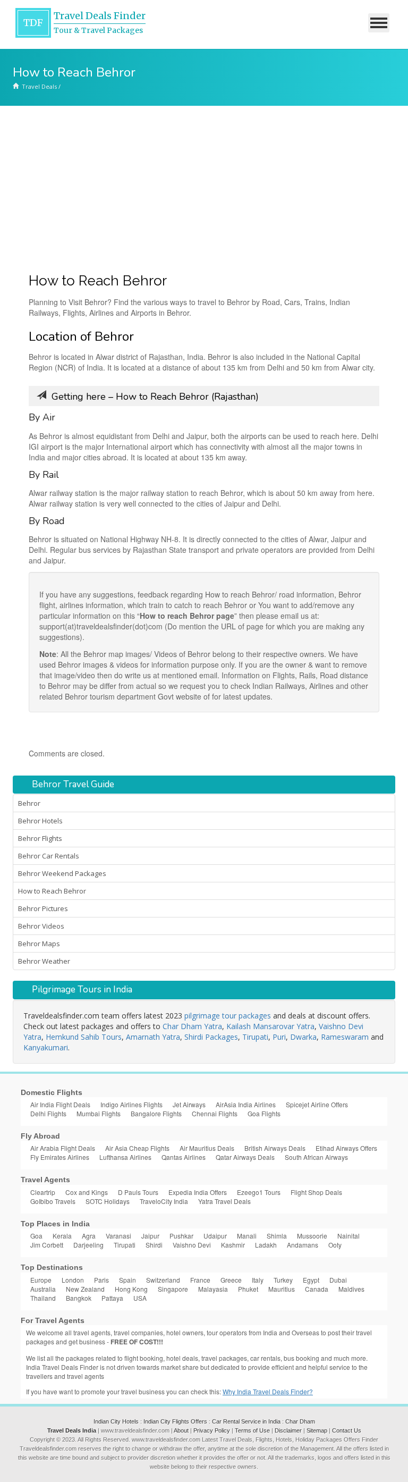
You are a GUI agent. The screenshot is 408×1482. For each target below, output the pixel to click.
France (200, 1279)
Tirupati (255, 1037)
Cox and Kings (86, 1192)
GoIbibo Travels (52, 1201)
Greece (231, 1279)
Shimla (277, 1235)
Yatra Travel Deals (224, 1201)
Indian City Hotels (116, 1421)
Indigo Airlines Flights (131, 1104)
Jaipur (150, 1235)
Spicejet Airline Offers (317, 1104)
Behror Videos (41, 926)
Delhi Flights (48, 1113)
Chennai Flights (214, 1113)
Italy (258, 1279)
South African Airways (316, 1156)
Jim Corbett (46, 1244)
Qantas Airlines (184, 1156)
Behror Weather (44, 961)
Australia (43, 1288)
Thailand (43, 1297)
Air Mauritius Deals (207, 1147)
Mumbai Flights (98, 1113)
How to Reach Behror (52, 891)
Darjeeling (88, 1244)
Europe (41, 1279)
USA (140, 1297)
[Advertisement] (204, 185)
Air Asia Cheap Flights (137, 1147)
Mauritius (281, 1288)
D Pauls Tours (138, 1192)
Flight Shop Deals (316, 1192)
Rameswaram (345, 1037)
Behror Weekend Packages (62, 873)
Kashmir (233, 1244)
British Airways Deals (274, 1147)
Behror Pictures (43, 908)
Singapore (173, 1288)
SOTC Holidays (108, 1201)
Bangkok (78, 1297)
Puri (279, 1037)
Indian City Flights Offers (175, 1421)
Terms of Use (252, 1430)
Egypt (311, 1279)
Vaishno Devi (192, 1244)
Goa (36, 1235)
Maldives (351, 1288)
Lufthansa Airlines (125, 1156)
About (181, 1430)
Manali (247, 1235)
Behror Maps (39, 943)
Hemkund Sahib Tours (84, 1037)
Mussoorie (312, 1235)
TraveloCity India (164, 1201)
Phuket (248, 1288)
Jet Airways (189, 1104)
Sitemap (317, 1430)
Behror (29, 803)
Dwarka (303, 1037)
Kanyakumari (45, 1047)
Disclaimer (288, 1430)
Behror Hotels (40, 821)
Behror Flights (40, 838)
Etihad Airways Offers (346, 1147)
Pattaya (112, 1297)
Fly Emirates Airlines (59, 1156)
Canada (316, 1288)
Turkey (283, 1279)
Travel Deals (39, 86)
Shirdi (154, 1244)
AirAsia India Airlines (246, 1104)
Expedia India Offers (197, 1192)
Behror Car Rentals (48, 856)
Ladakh (266, 1244)
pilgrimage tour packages (227, 1016)
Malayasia (213, 1288)
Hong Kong (131, 1288)
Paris (101, 1279)
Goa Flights (264, 1113)
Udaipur (215, 1235)
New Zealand (85, 1288)
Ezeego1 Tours (258, 1192)
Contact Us (346, 1430)
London (73, 1279)
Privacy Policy (211, 1430)
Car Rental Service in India (246, 1421)
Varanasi (118, 1235)
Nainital (348, 1235)
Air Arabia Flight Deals (62, 1147)
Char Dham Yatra (192, 1026)
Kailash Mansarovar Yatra (270, 1026)
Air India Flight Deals (60, 1104)
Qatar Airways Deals (245, 1156)
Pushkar (181, 1235)
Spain (127, 1279)
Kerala (62, 1235)
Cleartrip (42, 1192)
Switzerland (163, 1279)
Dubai (338, 1279)
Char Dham (300, 1421)
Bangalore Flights (156, 1113)
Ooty (335, 1244)
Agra (89, 1235)
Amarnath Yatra (153, 1037)
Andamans (302, 1244)
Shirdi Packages (211, 1037)
